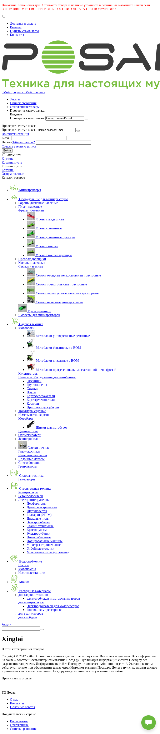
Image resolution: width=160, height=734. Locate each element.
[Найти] (42, 629)
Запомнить (13, 155)
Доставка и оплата (23, 23)
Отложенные (19, 725)
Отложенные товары (25, 107)
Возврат (15, 27)
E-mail (6, 138)
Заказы (15, 99)
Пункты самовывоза (24, 31)
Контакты (17, 34)
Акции (6, 624)
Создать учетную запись (19, 146)
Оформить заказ (13, 173)
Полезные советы (22, 707)
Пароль (7, 142)
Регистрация (20, 134)
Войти (6, 134)
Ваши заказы (19, 721)
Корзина (8, 170)
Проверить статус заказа (27, 118)
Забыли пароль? (23, 142)
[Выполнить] (86, 119)
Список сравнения (23, 103)
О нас (14, 699)
